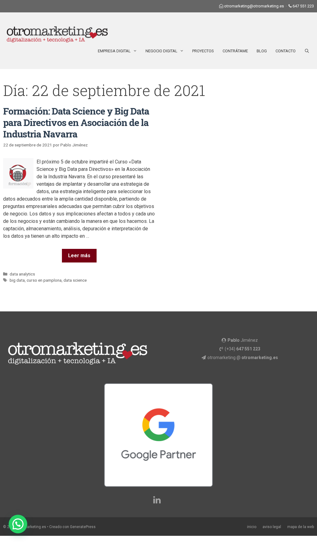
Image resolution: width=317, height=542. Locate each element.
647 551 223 (303, 6)
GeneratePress (83, 527)
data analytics (22, 273)
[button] (18, 524)
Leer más (79, 255)
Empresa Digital (114, 51)
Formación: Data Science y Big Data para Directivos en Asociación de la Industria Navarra (76, 122)
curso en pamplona (44, 280)
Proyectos (203, 51)
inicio (251, 527)
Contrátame (235, 51)
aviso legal (272, 527)
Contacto (286, 51)
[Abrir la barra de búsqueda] (307, 51)
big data (17, 280)
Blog (262, 51)
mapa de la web (300, 527)
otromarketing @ (242, 357)
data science (75, 280)
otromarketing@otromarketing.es (254, 6)
